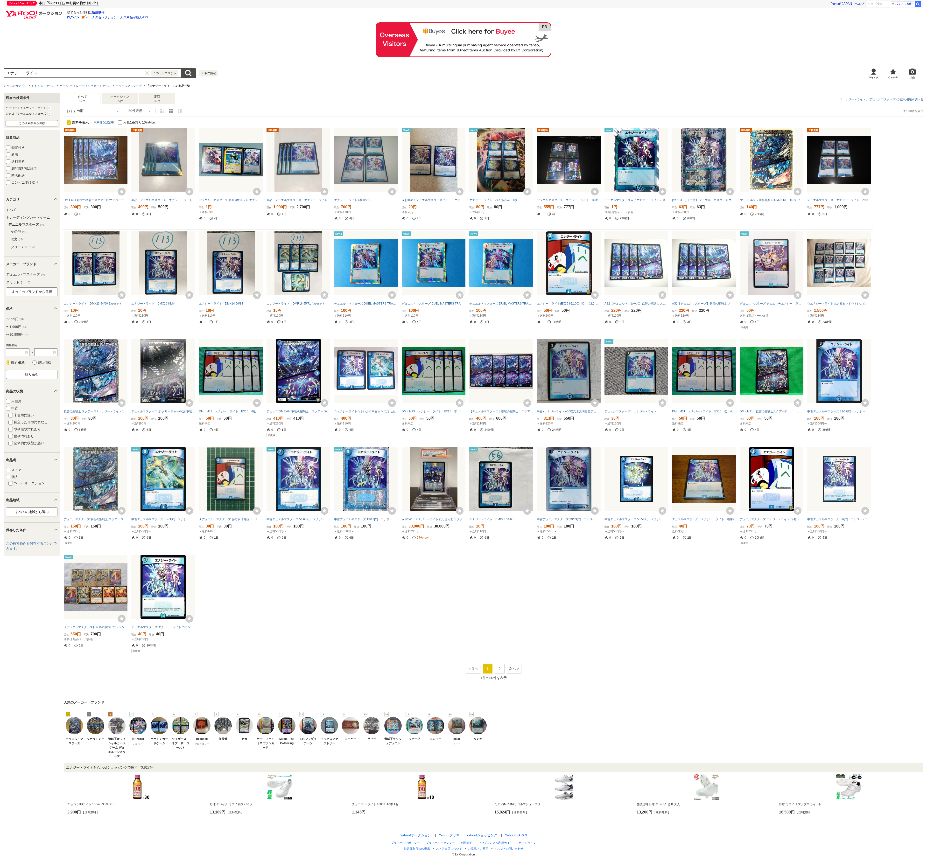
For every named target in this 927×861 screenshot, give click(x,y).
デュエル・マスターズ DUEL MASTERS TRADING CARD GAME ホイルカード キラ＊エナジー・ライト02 (433, 303)
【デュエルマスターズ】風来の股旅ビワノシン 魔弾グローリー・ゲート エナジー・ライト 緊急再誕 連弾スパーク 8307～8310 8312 (95, 627)
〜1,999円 (16, 327)
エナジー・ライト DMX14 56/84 (221, 303)
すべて (11, 210)
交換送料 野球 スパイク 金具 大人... (659, 804)
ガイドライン (527, 843)
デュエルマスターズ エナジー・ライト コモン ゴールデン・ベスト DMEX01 (163, 627)
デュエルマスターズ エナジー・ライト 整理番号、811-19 (569, 200)
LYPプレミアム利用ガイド (495, 843)
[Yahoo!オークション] (34, 12)
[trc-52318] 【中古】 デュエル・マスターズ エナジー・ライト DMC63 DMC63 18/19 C (704, 200)
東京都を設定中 (104, 122)
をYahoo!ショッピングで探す (111, 767)
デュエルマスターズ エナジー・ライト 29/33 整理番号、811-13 (839, 200)
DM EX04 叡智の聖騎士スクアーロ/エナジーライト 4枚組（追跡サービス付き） (95, 200)
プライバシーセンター (440, 843)
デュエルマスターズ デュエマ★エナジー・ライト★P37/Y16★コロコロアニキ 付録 (771, 303)
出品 (912, 77)
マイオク (873, 77)
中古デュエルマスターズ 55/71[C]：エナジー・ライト (163, 519)
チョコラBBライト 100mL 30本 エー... (92, 804)
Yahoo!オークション (415, 835)
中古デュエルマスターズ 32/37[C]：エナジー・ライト (839, 411)
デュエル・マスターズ (25, 274)
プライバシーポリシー (405, 843)
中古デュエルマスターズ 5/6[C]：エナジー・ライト (839, 519)
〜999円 (15, 319)
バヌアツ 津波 (904, 4)
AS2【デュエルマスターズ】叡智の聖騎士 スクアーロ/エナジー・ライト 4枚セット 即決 (636, 303)
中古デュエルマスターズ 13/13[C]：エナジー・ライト (366, 519)
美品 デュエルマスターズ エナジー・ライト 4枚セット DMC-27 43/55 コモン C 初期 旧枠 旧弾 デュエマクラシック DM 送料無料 (298, 200)
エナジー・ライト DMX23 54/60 (491, 519)
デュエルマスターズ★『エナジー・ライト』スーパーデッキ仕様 (636, 200)
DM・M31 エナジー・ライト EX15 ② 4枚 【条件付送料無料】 (704, 411)
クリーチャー (23, 247)
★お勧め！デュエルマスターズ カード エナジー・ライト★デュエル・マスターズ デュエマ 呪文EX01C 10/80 (433, 200)
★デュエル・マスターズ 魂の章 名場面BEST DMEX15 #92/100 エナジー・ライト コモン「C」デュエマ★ (231, 519)
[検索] (918, 4)
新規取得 (98, 12)
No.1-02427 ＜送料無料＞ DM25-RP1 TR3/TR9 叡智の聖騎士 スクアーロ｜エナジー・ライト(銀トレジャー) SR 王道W (771, 200)
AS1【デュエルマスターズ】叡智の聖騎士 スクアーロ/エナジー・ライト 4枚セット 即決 (704, 303)
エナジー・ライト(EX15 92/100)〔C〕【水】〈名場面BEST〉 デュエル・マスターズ (569, 303)
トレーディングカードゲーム (92, 86)
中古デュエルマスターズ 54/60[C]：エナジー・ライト (298, 519)
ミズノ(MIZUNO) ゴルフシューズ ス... (518, 804)
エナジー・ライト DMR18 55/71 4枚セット (296, 303)
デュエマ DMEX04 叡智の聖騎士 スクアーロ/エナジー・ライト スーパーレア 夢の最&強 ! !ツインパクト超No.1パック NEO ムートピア (298, 411)
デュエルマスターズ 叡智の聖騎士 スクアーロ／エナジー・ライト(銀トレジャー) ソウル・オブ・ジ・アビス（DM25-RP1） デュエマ (95, 519)
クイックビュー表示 (180, 111)
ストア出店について (449, 848)
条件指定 (208, 73)
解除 (49, 108)
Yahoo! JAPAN (841, 4)
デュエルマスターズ (129, 86)
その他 (18, 231)
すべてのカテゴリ (15, 86)
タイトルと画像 (162, 111)
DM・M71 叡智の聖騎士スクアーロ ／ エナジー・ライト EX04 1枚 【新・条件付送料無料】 (771, 411)
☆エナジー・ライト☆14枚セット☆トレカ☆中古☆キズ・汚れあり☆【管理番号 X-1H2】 (839, 303)
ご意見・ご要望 (478, 848)
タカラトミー (18, 282)
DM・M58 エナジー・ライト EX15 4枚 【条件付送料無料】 (231, 411)
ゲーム (64, 86)
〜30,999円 (17, 334)
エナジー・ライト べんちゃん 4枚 (493, 200)
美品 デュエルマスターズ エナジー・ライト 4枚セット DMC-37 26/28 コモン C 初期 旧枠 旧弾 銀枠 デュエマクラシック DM (163, 200)
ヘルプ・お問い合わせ (508, 848)
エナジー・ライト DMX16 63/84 (153, 303)
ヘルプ (859, 4)
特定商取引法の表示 (417, 848)
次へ (512, 669)
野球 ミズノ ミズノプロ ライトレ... (801, 804)
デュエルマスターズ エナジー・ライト (632, 411)
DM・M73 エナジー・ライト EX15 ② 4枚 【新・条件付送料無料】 (433, 411)
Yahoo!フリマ (449, 835)
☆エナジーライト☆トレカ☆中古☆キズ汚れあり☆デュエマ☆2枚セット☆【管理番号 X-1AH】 (366, 411)
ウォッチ (893, 77)
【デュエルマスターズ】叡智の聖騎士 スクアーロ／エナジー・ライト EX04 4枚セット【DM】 (501, 411)
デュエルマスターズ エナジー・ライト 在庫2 (703, 519)
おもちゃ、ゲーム (43, 86)
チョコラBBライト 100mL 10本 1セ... (376, 804)
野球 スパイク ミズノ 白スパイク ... (232, 804)
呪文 (17, 239)
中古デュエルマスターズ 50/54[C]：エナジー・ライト (636, 519)
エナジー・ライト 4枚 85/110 (353, 200)
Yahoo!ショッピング (481, 835)
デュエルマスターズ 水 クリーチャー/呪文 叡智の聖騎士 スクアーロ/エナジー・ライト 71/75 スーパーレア (163, 411)
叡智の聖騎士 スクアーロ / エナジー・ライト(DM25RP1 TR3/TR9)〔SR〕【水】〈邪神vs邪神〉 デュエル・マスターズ (95, 411)
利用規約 (466, 843)
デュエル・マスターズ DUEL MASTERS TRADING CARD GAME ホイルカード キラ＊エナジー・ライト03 (366, 303)
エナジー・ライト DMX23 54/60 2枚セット (93, 303)
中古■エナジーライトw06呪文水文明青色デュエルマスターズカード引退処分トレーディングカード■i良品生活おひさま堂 (569, 411)
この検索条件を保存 (32, 123)
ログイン (73, 17)
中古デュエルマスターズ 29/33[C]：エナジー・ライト (569, 519)
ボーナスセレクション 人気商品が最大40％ (117, 17)
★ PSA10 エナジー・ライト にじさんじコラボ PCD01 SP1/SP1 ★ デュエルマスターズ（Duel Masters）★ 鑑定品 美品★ (433, 519)
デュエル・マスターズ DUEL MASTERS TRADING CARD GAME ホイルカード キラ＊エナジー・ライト (501, 303)
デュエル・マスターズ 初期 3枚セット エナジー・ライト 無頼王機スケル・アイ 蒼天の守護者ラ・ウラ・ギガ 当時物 (231, 200)
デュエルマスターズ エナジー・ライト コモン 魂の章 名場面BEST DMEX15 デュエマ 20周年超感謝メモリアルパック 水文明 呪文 (771, 519)
